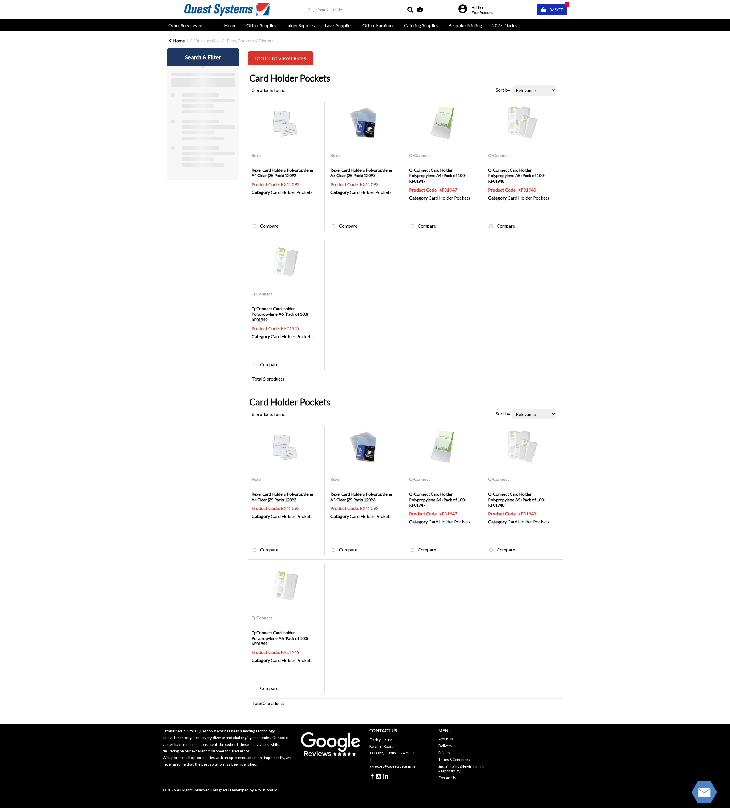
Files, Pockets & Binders (250, 40)
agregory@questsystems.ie (392, 766)
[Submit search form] (410, 9)
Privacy (444, 752)
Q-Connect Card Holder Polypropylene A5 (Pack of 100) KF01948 (516, 175)
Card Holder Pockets (292, 192)
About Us (445, 739)
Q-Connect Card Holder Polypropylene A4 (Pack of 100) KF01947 (437, 175)
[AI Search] (419, 9)
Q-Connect (419, 155)
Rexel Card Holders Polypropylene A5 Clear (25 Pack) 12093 (361, 173)
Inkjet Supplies (300, 25)
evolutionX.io (266, 790)
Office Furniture (378, 25)
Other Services (182, 25)
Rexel (256, 155)
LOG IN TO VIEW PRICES (280, 58)
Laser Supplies (338, 25)
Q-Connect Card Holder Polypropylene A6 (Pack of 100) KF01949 (280, 314)
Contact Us (447, 777)
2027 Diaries (504, 25)
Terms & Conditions (454, 759)
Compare (268, 225)
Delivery (445, 746)
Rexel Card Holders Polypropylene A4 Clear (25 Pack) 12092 (282, 173)
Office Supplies (261, 25)
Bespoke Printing (465, 25)
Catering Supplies (421, 25)
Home (230, 25)
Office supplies (205, 40)
